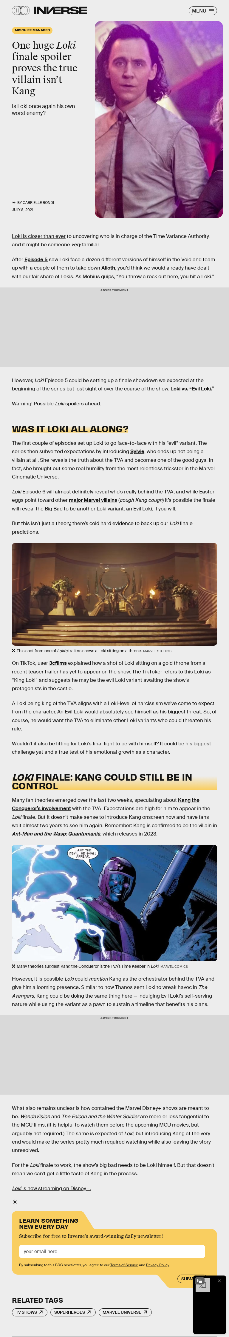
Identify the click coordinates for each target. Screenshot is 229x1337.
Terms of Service (124, 1265)
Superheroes (69, 1312)
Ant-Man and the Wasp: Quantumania (56, 834)
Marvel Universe (122, 1312)
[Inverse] (60, 10)
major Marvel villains (93, 500)
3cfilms (58, 663)
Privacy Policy (157, 1265)
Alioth (108, 268)
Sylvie (137, 451)
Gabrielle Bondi (38, 202)
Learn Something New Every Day (48, 1222)
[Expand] (200, 1280)
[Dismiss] (219, 1280)
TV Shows (26, 1312)
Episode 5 (36, 259)
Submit (189, 1278)
